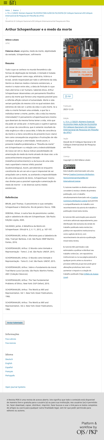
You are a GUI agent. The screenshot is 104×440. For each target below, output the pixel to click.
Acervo (16, 10)
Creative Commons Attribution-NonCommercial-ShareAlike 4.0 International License (79, 177)
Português (10, 375)
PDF (69, 96)
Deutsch (9, 359)
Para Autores (10, 343)
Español (9, 367)
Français (9, 371)
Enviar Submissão (15, 322)
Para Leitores (10, 339)
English (8, 363)
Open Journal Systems (15, 387)
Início (7, 10)
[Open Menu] (5, 2)
